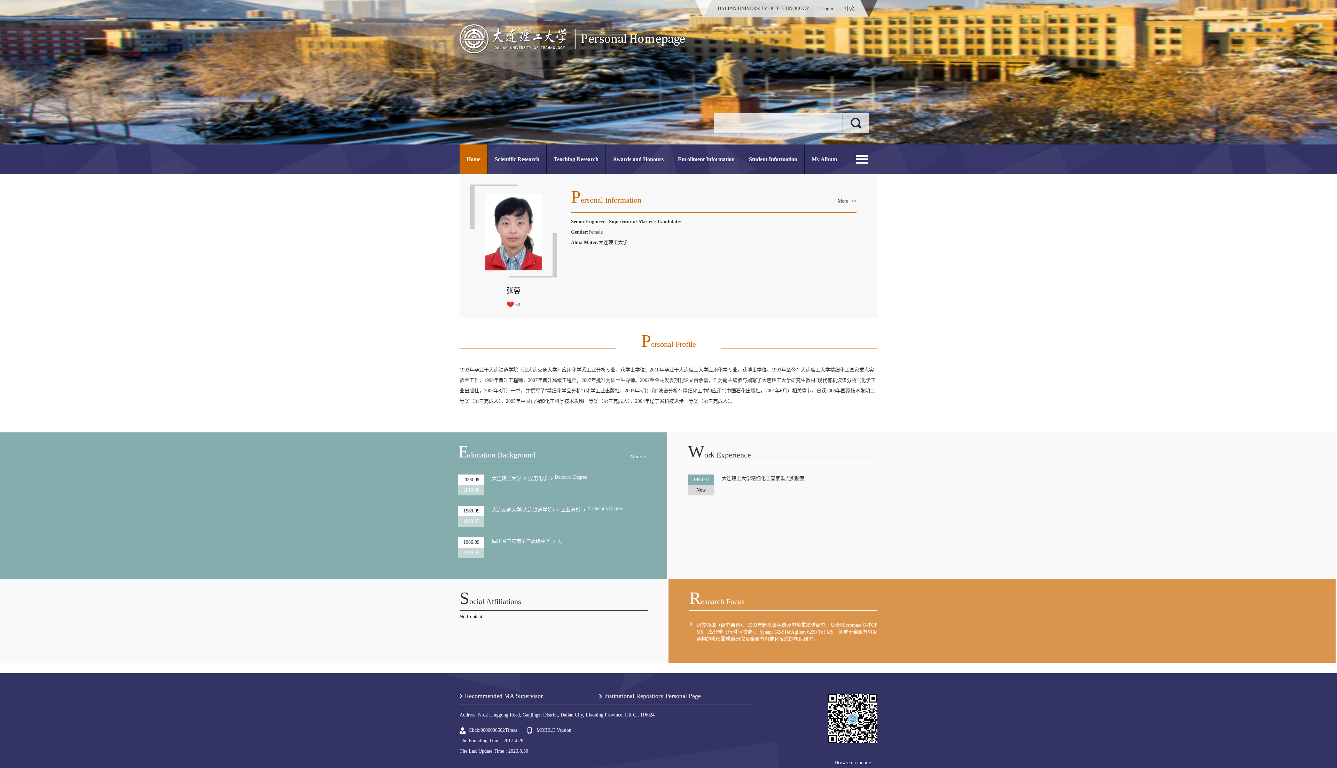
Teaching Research (576, 159)
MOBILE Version (554, 730)
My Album (824, 159)
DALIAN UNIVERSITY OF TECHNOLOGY (764, 8)
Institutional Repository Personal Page (652, 695)
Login (827, 8)
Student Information (773, 159)
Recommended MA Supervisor (504, 695)
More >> (847, 201)
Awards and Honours (638, 159)
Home (473, 159)
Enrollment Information (706, 159)
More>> (638, 456)
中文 (850, 8)
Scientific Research (517, 159)
